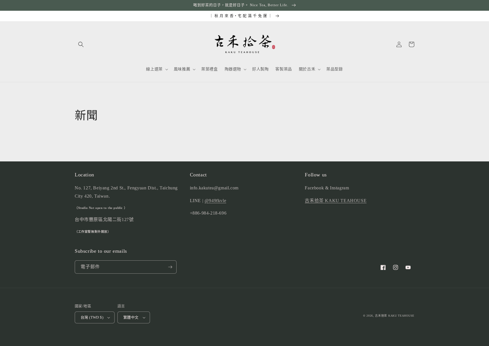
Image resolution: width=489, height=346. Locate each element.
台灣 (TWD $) (92, 317)
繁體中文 (131, 317)
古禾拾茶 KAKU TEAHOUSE (335, 200)
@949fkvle (215, 200)
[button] (81, 44)
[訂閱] (170, 267)
